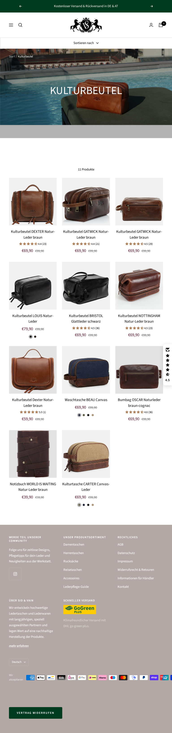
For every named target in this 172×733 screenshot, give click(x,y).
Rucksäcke (70, 561)
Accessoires (71, 578)
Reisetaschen (72, 569)
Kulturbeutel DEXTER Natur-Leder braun (33, 234)
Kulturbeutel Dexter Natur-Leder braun (33, 402)
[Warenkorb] (161, 25)
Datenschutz (126, 553)
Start (12, 57)
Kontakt (123, 586)
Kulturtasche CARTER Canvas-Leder (86, 487)
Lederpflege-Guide (76, 586)
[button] (28, 244)
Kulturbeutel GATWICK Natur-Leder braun (86, 234)
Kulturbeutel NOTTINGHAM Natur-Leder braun (139, 318)
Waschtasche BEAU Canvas (86, 400)
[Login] (151, 25)
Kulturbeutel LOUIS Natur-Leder (32, 318)
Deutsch (17, 662)
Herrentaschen (73, 553)
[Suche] (20, 25)
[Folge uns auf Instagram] (15, 574)
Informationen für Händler (136, 578)
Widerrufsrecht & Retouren (136, 569)
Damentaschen (73, 544)
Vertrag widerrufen (35, 713)
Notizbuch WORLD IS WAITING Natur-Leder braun (33, 487)
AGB (120, 544)
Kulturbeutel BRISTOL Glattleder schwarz (86, 318)
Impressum (125, 561)
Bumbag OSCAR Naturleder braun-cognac (139, 402)
